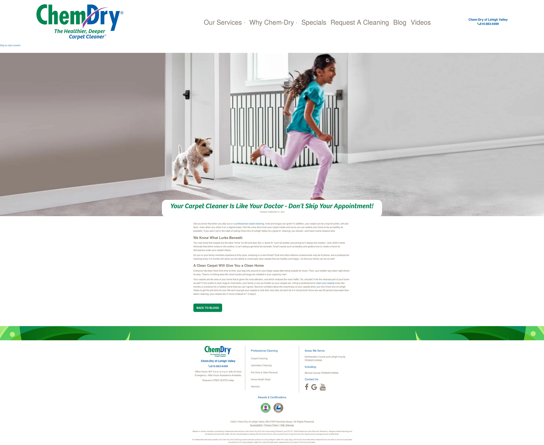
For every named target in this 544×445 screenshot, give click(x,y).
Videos (421, 21)
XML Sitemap (287, 425)
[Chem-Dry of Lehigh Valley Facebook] (307, 387)
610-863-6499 (489, 23)
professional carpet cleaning (250, 223)
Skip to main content (10, 45)
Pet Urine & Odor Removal (264, 372)
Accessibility (256, 425)
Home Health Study (261, 379)
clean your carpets (325, 283)
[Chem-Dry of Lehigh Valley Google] (314, 387)
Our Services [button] (224, 21)
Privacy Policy (271, 425)
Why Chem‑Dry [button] (272, 21)
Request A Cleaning (360, 21)
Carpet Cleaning (259, 358)
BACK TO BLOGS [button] (207, 308)
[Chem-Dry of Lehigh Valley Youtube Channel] (323, 387)
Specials (313, 21)
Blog (399, 21)
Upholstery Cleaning (261, 365)
